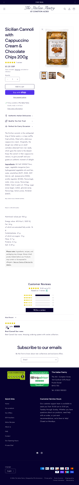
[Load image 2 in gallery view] (52, 75)
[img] (10, 323)
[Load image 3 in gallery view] (61, 75)
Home (7, 404)
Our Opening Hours (11, 441)
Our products (9, 408)
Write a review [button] (39, 310)
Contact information (58, 480)
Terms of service (58, 478)
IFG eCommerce (37, 478)
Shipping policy (69, 478)
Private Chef (9, 445)
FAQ (6, 431)
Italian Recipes (10, 422)
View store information (15, 109)
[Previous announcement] (4, 2)
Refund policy (70, 480)
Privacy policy (48, 478)
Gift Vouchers (9, 418)
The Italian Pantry (20, 478)
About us (8, 427)
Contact (7, 436)
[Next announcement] (75, 2)
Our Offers (8, 413)
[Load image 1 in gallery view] (44, 75)
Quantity (7, 75)
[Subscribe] (55, 359)
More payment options (19, 97)
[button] (4, 9)
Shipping (17, 70)
